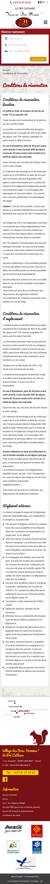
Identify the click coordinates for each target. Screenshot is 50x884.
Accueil (6, 70)
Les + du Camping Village (14, 803)
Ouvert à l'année (10, 795)
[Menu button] (45, 22)
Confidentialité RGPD (31, 876)
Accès (5, 799)
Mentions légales (17, 876)
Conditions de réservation (15, 73)
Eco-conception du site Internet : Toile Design (23, 881)
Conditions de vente (11, 815)
